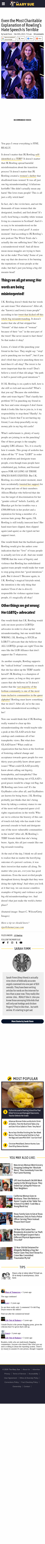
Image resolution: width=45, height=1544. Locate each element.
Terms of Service (19, 1374)
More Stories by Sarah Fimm (23, 1021)
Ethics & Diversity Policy (29, 1378)
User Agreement (10, 1378)
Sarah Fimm (7, 34)
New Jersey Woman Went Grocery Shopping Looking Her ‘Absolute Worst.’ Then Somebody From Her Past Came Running (28, 1169)
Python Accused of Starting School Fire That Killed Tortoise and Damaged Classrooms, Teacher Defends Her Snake (25, 1113)
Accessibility (33, 1374)
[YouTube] (21, 944)
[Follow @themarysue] (3, 944)
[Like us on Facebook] (8, 944)
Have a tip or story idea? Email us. (27, 1273)
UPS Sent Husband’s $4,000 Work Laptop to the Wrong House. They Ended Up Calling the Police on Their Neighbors (28, 1184)
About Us (26, 1369)
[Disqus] (22, 1319)
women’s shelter (28, 175)
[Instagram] (12, 944)
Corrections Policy (11, 1382)
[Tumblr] (16, 944)
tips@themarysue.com (12, 927)
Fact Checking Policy (29, 1382)
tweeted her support (29, 484)
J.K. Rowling (18, 935)
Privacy (7, 1374)
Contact (27, 1386)
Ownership (17, 1386)
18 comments (39, 34)
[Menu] (3, 4)
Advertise (36, 1369)
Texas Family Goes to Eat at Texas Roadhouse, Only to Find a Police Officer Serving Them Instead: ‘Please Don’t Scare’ (28, 1217)
